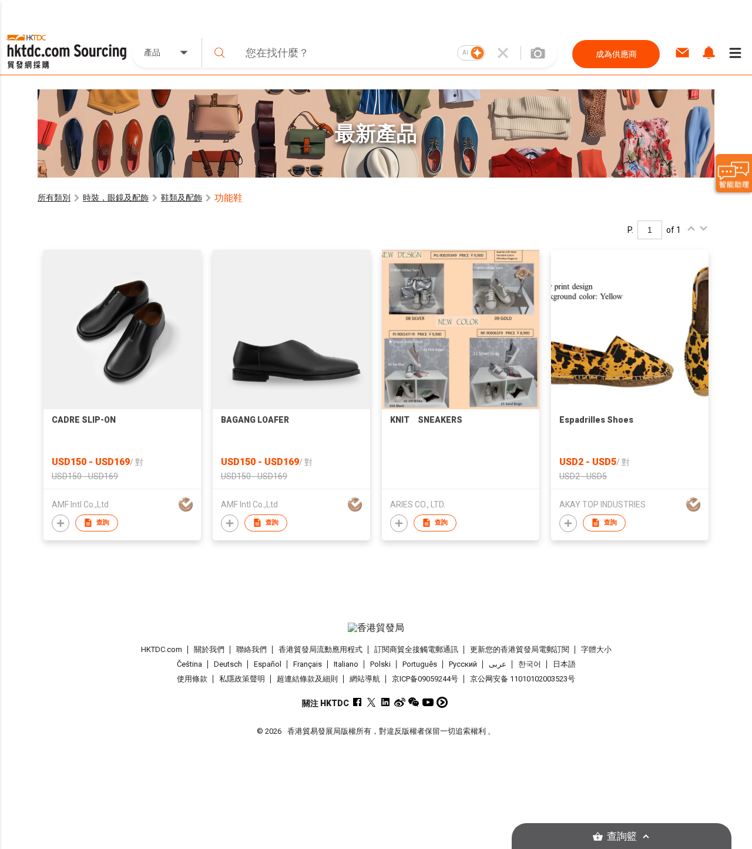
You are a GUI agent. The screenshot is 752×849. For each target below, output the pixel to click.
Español (267, 664)
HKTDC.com (161, 649)
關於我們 (209, 649)
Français (307, 664)
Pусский (463, 664)
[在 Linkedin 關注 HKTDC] (385, 702)
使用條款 (192, 678)
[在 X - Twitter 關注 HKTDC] (371, 702)
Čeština (189, 664)
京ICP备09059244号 (425, 678)
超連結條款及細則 (307, 678)
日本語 (564, 664)
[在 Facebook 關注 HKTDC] (357, 702)
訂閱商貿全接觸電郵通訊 (416, 649)
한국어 (529, 664)
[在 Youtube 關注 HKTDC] (428, 702)
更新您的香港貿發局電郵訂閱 (519, 649)
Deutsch (228, 664)
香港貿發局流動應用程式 (320, 649)
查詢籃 (622, 836)
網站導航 (365, 678)
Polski (380, 664)
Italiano (346, 664)
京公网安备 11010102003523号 (522, 678)
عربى (497, 664)
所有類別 (54, 197)
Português (419, 664)
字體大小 (596, 649)
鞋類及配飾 (181, 197)
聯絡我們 (251, 649)
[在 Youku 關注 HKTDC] (442, 702)
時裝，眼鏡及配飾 (116, 197)
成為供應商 (616, 54)
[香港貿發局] (375, 628)
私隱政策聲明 (242, 678)
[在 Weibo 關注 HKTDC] (399, 702)
